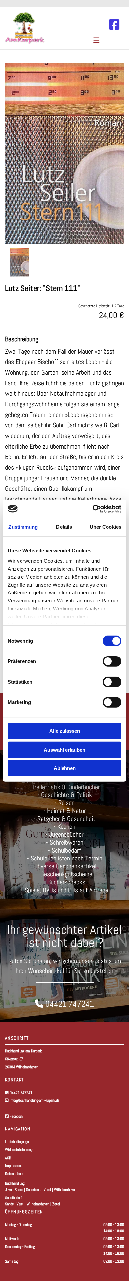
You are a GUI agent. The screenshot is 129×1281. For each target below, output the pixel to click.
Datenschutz (14, 1173)
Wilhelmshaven (65, 1189)
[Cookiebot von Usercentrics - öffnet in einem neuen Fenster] (92, 508)
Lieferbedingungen (17, 1141)
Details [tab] (64, 527)
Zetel (56, 1204)
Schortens (33, 1189)
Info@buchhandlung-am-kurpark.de (34, 1100)
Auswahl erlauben (64, 749)
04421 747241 (21, 1092)
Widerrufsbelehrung (18, 1149)
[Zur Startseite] (44, 28)
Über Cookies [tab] (105, 527)
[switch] (112, 661)
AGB (8, 1158)
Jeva (8, 1189)
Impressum (13, 1165)
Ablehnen (65, 768)
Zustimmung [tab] (23, 527)
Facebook (14, 1116)
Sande (19, 1189)
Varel (47, 1189)
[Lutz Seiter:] (64, 153)
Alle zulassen (64, 731)
